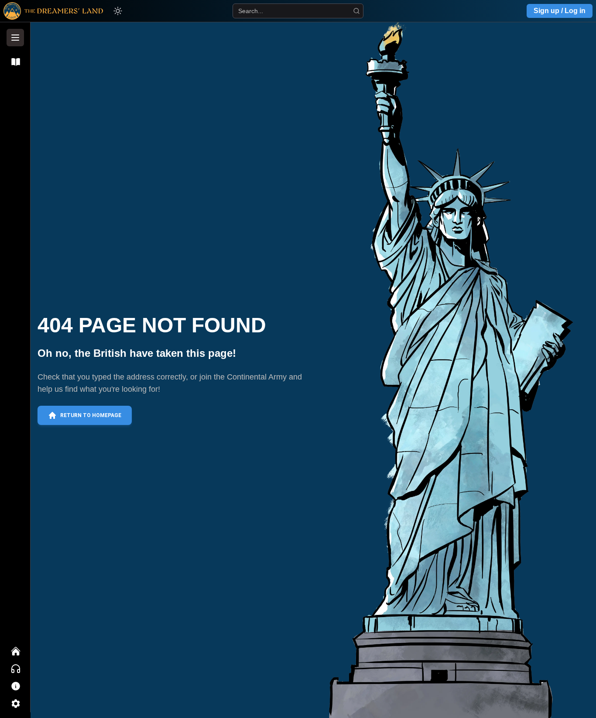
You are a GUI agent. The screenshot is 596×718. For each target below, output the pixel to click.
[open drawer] (15, 37)
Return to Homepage (90, 415)
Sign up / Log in (560, 10)
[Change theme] (118, 11)
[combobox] (298, 10)
